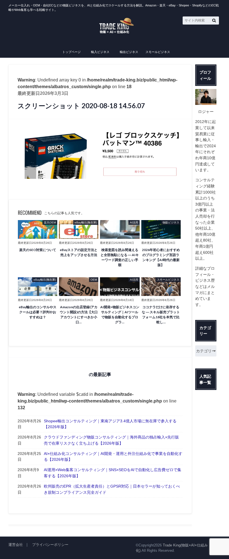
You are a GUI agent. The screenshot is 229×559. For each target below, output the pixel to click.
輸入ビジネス (100, 52)
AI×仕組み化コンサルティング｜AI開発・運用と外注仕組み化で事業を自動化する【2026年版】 (113, 456)
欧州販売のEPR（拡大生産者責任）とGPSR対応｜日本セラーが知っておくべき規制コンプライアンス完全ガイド (112, 489)
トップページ (71, 52)
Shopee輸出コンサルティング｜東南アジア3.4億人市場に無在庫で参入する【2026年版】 (110, 424)
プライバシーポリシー (50, 545)
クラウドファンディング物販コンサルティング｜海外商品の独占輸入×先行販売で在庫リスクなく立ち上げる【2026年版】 (111, 440)
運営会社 (15, 545)
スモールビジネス (157, 52)
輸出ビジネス (129, 52)
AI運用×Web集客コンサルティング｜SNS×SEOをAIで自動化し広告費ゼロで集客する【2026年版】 (112, 473)
